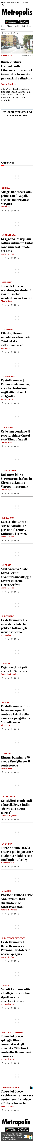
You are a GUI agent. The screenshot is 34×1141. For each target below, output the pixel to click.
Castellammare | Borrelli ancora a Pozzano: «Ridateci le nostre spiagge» (15, 948)
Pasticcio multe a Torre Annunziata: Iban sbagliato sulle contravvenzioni (17, 901)
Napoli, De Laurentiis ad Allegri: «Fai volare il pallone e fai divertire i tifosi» (16, 995)
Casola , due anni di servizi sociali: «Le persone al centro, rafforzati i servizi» (14, 528)
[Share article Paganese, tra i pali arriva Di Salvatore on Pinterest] (12, 678)
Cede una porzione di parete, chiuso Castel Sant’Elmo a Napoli (15, 435)
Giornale (25, 2)
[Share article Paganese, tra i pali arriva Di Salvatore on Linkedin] (9, 678)
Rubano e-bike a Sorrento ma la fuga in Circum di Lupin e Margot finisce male (16, 480)
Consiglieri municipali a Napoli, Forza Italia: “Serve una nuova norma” (16, 806)
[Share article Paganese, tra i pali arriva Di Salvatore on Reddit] (18, 678)
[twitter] (5, 33)
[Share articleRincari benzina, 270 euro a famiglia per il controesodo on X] (6, 772)
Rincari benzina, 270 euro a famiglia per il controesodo (15, 761)
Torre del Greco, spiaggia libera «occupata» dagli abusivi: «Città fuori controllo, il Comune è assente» (16, 1046)
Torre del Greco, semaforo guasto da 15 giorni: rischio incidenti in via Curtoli (16, 292)
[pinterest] (11, 33)
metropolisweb (7, 635)
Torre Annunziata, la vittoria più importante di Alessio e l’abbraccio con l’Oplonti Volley (17, 854)
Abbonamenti (15, 2)
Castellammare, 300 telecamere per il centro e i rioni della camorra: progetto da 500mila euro (15, 714)
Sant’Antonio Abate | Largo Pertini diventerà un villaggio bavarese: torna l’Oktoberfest (16, 577)
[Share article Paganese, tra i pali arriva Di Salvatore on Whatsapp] (15, 678)
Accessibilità (11, 1139)
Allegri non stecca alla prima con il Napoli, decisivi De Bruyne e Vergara (16, 198)
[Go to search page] (3, 5)
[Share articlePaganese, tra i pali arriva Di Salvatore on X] (6, 678)
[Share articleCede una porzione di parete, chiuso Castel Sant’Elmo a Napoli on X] (6, 446)
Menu (3, 30)
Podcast (27, 26)
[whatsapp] (14, 33)
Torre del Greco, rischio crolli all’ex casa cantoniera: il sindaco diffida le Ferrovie (17, 1097)
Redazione (5, 2)
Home (3, 26)
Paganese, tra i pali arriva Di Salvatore (14, 669)
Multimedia (19, 26)
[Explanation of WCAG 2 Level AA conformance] (28, 1137)
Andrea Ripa (6, 207)
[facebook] (2, 33)
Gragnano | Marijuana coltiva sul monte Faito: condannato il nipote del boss (17, 245)
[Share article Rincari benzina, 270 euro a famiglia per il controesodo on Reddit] (18, 772)
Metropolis (5, 348)
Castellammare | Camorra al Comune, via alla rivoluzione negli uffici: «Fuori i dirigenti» (15, 388)
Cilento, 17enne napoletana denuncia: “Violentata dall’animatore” (16, 339)
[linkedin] (8, 33)
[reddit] (17, 33)
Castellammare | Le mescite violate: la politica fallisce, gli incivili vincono (14, 626)
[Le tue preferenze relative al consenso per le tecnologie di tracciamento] (30, 1137)
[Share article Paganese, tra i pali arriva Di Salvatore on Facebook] (2, 678)
